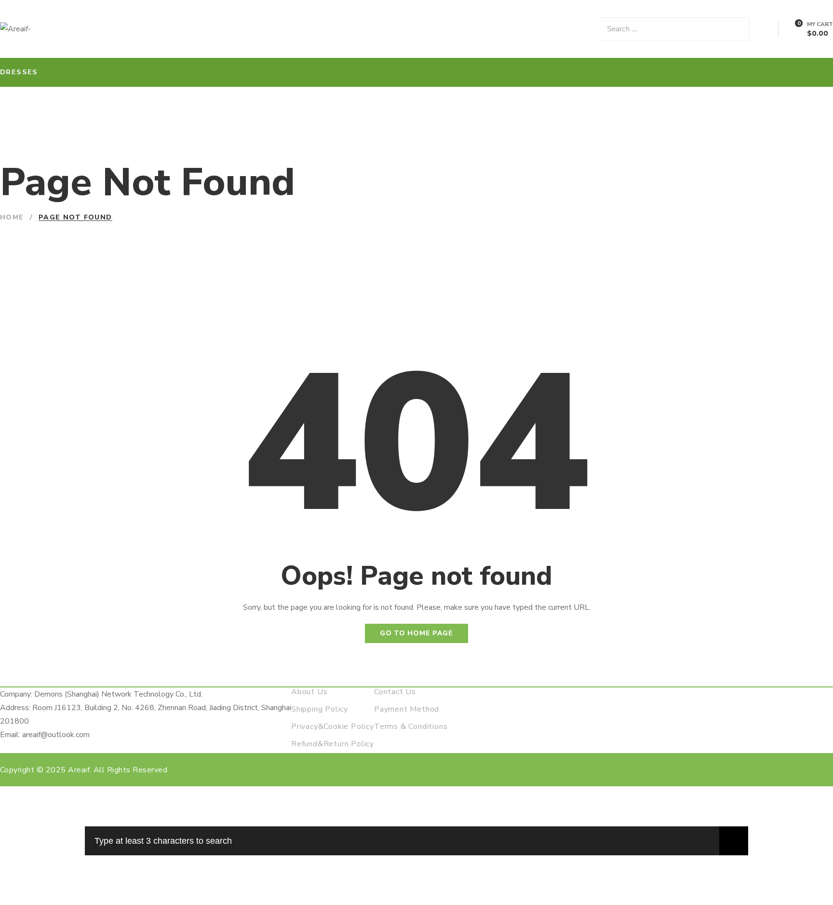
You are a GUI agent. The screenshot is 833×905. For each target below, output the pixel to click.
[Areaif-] (15, 29)
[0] (792, 30)
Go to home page (416, 633)
